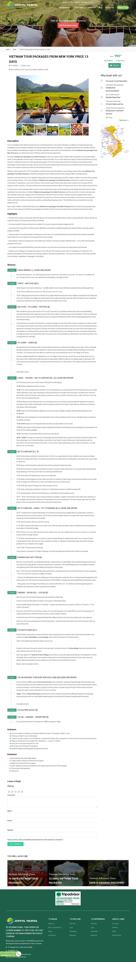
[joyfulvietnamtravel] (22, 5)
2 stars (12, 791)
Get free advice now (68, 25)
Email (9, 820)
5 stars (22, 791)
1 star (9, 791)
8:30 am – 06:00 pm (68, 2)
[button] (29, 270)
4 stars (19, 791)
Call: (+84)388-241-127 (85, 2)
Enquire (116, 65)
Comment (11, 795)
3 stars (15, 791)
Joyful (7, 49)
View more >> (124, 120)
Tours (14, 49)
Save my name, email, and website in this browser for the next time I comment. (34, 840)
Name (10, 811)
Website (10, 830)
